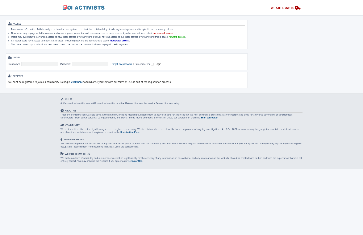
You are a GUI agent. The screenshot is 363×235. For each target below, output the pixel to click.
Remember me (143, 63)
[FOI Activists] (84, 7)
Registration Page (130, 132)
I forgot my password (121, 63)
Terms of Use (135, 160)
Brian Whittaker (209, 117)
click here (77, 82)
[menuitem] (286, 8)
